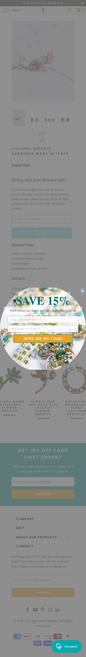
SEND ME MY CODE (43, 338)
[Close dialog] (82, 291)
